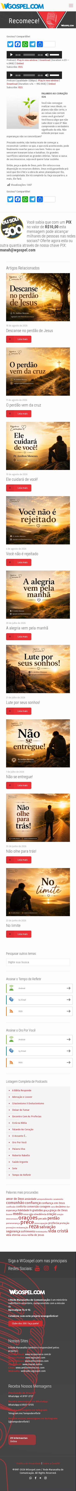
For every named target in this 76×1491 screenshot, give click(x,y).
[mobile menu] (71, 5)
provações (11, 1227)
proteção (64, 1223)
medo (18, 1213)
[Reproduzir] (11, 55)
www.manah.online (32, 1364)
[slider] (55, 54)
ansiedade (31, 1199)
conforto (21, 1206)
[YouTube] (40, 1478)
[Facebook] (35, 1478)
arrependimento (45, 1199)
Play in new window (27, 60)
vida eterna (13, 1235)
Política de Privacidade (28, 1463)
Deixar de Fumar (21, 1110)
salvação (47, 1226)
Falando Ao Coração (22, 1129)
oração (51, 1214)
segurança (13, 1231)
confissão (10, 1206)
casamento (58, 1199)
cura (53, 1207)
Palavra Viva (18, 1148)
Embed (20, 63)
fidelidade (23, 1210)
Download (44, 60)
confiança (33, 1203)
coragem (44, 1206)
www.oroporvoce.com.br (38, 1354)
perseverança (13, 1223)
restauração (22, 1227)
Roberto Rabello (21, 1155)
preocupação (41, 1223)
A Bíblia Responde (21, 1090)
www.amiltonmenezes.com (30, 1367)
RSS (20, 67)
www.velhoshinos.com (37, 1361)
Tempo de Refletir (21, 1174)
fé (31, 1210)
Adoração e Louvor (22, 1097)
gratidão (37, 1210)
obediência (40, 1214)
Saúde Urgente (20, 1161)
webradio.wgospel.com (33, 1371)
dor (68, 1207)
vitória (24, 1235)
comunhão (15, 1202)
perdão (53, 1218)
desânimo (60, 1206)
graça (46, 1210)
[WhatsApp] (30, 1478)
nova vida (28, 1214)
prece (27, 1222)
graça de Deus (59, 1210)
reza (34, 1226)
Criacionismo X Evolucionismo (28, 1103)
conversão (33, 1206)
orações (28, 1218)
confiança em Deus (53, 1203)
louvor (9, 1214)
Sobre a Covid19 (51, 1463)
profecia (53, 1223)
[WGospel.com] (22, 5)
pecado (42, 1218)
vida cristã (58, 1230)
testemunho (42, 1231)
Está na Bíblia (19, 1122)
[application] (34, 54)
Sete (14, 1168)
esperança (11, 1210)
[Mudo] (47, 55)
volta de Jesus (35, 1235)
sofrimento (28, 1231)
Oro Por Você (19, 1142)
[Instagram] (45, 1478)
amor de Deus (15, 1199)
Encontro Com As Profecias (27, 1116)
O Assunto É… (19, 1135)
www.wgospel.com (35, 1357)
